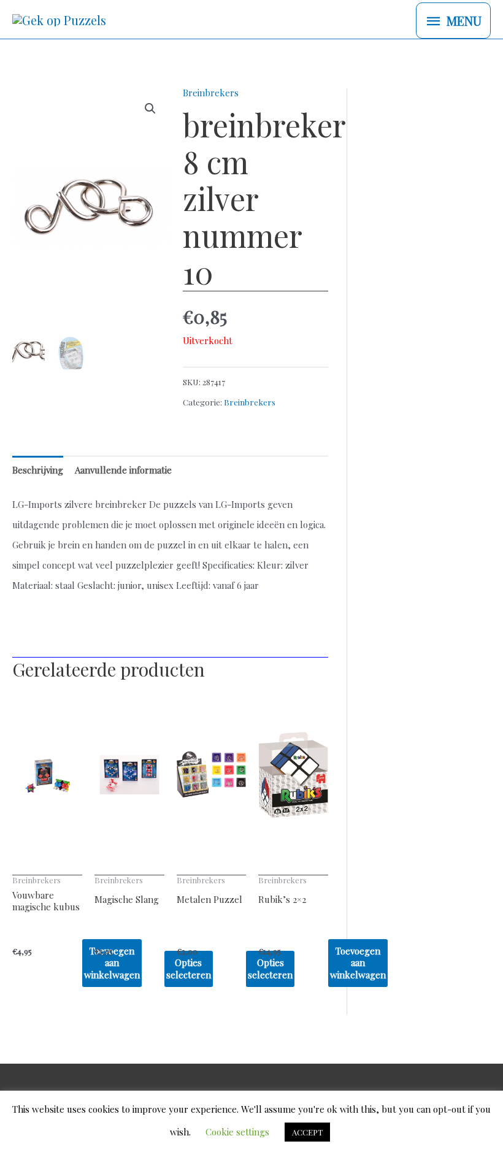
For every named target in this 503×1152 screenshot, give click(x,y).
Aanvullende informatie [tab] (123, 470)
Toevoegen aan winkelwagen (358, 963)
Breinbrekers (211, 92)
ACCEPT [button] (307, 1132)
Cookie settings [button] (237, 1132)
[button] (150, 109)
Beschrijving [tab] (37, 470)
